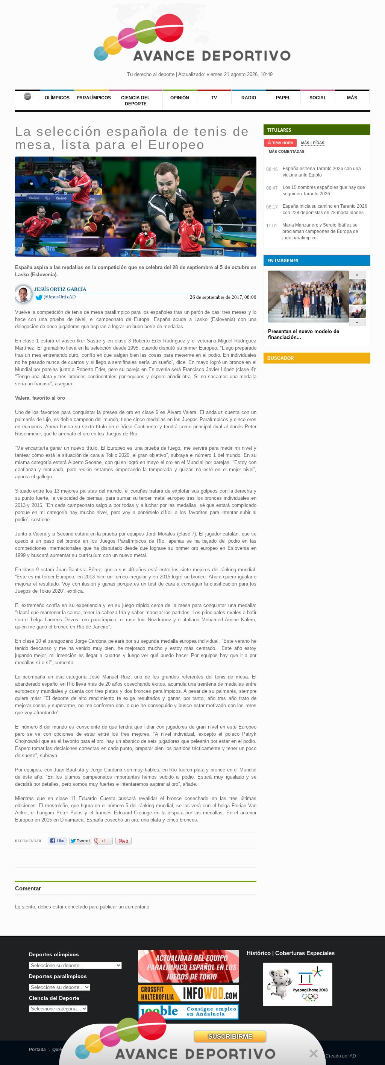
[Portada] (27, 95)
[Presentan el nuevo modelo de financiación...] (357, 290)
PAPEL (283, 97)
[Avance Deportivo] (192, 40)
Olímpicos (57, 97)
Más (352, 97)
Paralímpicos (94, 97)
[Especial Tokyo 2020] (188, 981)
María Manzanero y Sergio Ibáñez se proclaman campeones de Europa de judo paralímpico (320, 231)
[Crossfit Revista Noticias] (188, 1000)
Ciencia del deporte (135, 100)
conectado (76, 907)
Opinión (179, 97)
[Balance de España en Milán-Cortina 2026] (357, 303)
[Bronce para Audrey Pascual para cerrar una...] (357, 316)
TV (214, 97)
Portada (37, 1049)
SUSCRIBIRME (230, 1036)
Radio (248, 97)
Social (317, 97)
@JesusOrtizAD (60, 297)
